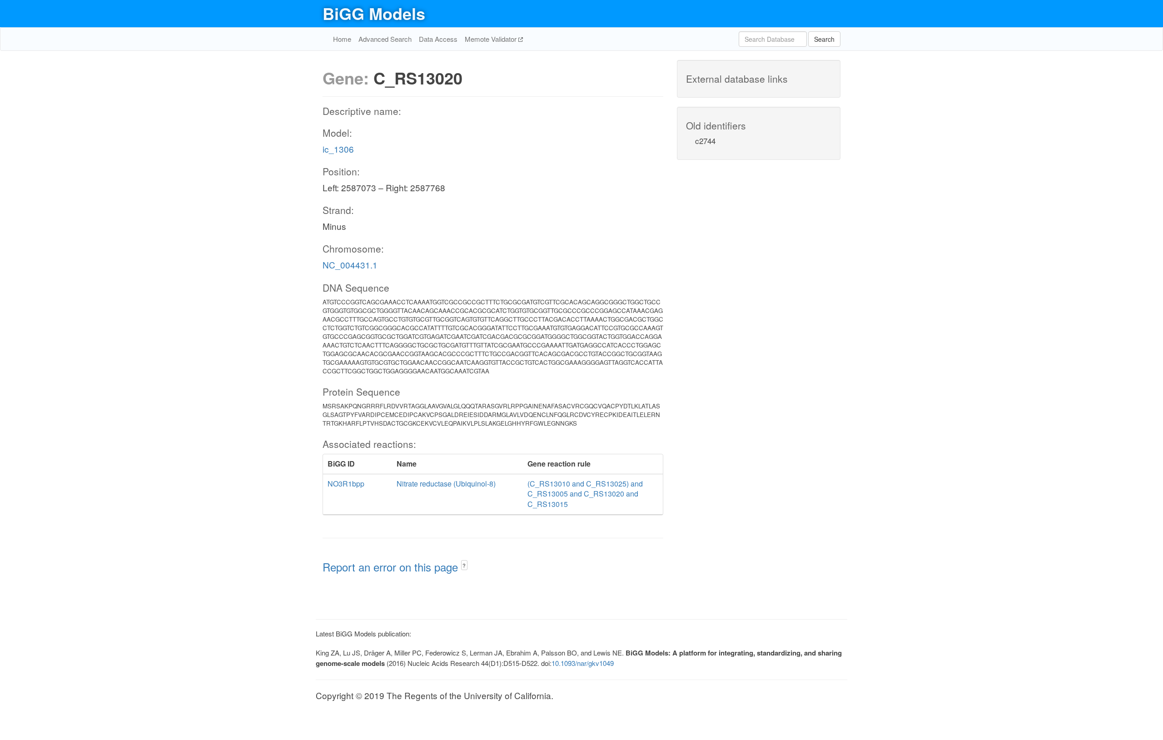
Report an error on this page (392, 567)
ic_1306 (338, 149)
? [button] (464, 565)
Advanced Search (385, 39)
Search (824, 39)
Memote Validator (491, 39)
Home (342, 39)
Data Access (438, 39)
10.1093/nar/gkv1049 (583, 663)
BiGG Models (374, 13)
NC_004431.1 (350, 264)
